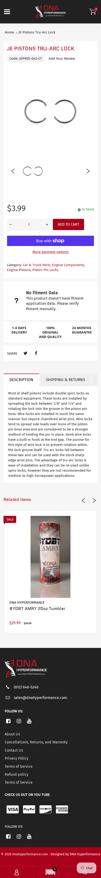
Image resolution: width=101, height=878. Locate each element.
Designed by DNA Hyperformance (75, 854)
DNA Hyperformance (27, 602)
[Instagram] (19, 721)
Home (9, 32)
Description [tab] (21, 379)
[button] (50, 872)
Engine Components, (68, 265)
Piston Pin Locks (45, 270)
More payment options (50, 252)
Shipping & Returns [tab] (65, 379)
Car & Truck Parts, (37, 265)
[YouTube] (29, 721)
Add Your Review (62, 58)
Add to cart (68, 224)
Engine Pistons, (19, 270)
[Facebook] (36, 353)
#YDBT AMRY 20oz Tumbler (37, 609)
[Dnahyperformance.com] (50, 11)
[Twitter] (25, 353)
